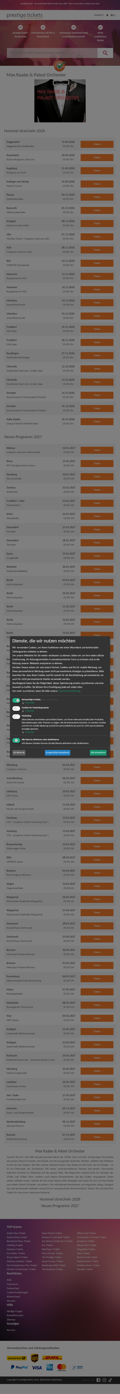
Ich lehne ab (19, 752)
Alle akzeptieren (98, 752)
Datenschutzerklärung (69, 691)
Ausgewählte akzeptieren (57, 752)
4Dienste (28, 703)
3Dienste (28, 711)
